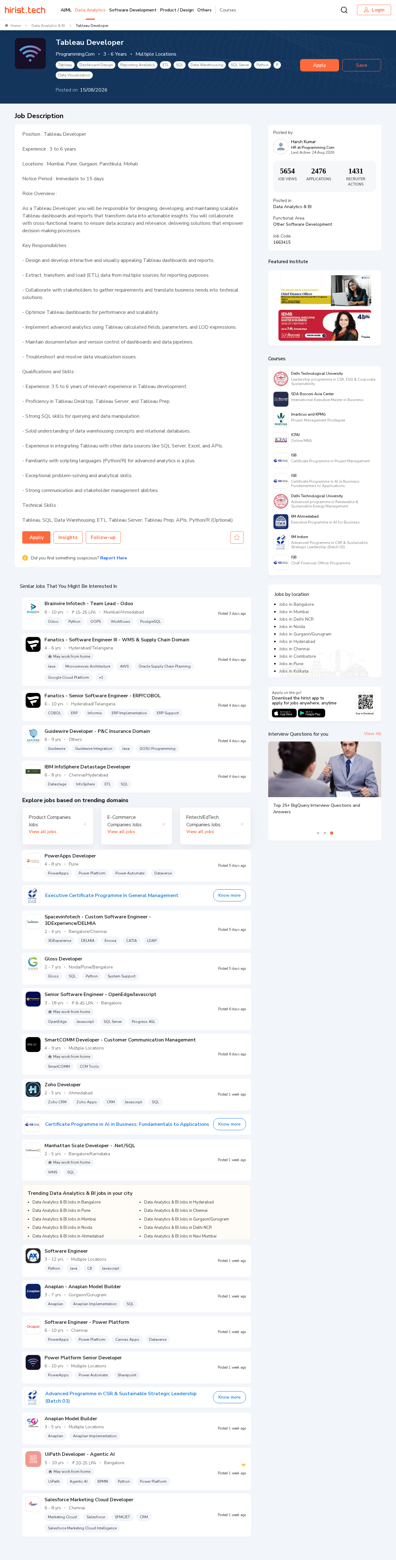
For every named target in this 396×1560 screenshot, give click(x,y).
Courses (228, 10)
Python (262, 64)
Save (361, 65)
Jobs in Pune (291, 664)
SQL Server (240, 64)
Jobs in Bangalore (296, 604)
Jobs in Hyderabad (297, 641)
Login (378, 10)
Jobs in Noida (292, 627)
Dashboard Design (96, 64)
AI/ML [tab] (66, 10)
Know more (229, 895)
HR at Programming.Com (312, 147)
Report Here (113, 558)
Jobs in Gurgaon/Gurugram (305, 634)
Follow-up (103, 537)
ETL (165, 64)
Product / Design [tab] (177, 10)
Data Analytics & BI (48, 25)
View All (372, 734)
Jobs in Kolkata (293, 671)
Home (16, 25)
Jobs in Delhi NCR (296, 619)
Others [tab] (204, 10)
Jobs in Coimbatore (297, 656)
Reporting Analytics (137, 64)
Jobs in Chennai (294, 649)
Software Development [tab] (133, 10)
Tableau (65, 64)
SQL (179, 64)
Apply (319, 65)
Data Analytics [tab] (90, 10)
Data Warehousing (207, 64)
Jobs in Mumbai (294, 612)
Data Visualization (74, 75)
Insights (68, 537)
